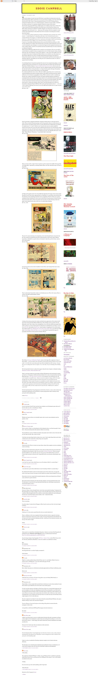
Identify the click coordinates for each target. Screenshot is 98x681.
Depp (65, 452)
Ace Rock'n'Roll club (68, 481)
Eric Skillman (66, 420)
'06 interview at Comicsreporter (67, 395)
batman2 (65, 467)
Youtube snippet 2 (67, 402)
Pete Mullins (66, 423)
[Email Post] (40, 398)
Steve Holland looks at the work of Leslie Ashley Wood (41, 328)
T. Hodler (25, 404)
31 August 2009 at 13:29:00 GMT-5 (29, 572)
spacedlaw (26, 499)
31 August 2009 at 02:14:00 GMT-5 (29, 457)
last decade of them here (48, 451)
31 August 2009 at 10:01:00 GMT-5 (29, 524)
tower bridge (66, 448)
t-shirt (65, 446)
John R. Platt (26, 466)
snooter (65, 454)
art (64, 365)
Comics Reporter (67, 411)
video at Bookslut (67, 400)
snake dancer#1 (67, 443)
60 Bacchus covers (67, 455)
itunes (74, 153)
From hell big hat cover (68, 458)
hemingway (66, 442)
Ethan (25, 650)
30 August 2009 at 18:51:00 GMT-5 (29, 423)
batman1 (65, 465)
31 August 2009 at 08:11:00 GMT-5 (29, 485)
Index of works (67, 404)
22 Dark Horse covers (68, 459)
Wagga (65, 470)
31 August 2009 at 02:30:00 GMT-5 (29, 463)
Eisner (26, 395)
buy (64, 287)
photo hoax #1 (66, 438)
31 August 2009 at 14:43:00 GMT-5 (29, 612)
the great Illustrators (68, 366)
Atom (35, 672)
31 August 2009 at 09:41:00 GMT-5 (29, 507)
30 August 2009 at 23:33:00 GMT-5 (29, 440)
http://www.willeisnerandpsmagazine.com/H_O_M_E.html (33, 535)
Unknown (25, 527)
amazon (65, 122)
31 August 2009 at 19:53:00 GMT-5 (29, 626)
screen (65, 368)
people (65, 378)
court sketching (67, 372)
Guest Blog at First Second (69, 388)
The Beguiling (66, 354)
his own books (66, 359)
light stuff (66, 381)
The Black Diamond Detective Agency (70, 341)
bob (24, 443)
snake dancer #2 (67, 445)
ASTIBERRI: (69, 263)
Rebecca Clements (27, 426)
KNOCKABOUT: (67, 129)
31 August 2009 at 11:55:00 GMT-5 (29, 555)
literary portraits (67, 441)
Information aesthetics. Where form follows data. (31, 370)
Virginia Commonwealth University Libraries (44, 66)
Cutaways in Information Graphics (34, 360)
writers (65, 369)
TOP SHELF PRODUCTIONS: (69, 94)
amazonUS (71, 153)
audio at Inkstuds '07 (68, 397)
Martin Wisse (26, 629)
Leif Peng (66, 417)
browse (65, 383)
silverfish (65, 468)
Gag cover (66, 464)
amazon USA (66, 32)
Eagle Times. (37, 327)
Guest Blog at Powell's (68, 390)
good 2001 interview (68, 393)
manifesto (66, 449)
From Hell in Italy (67, 348)
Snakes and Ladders (68, 474)
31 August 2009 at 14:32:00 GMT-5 (29, 579)
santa (65, 451)
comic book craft (67, 362)
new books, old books (68, 358)
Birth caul (66, 475)
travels (65, 374)
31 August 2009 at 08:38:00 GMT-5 (29, 496)
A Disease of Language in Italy (69, 350)
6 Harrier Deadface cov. (68, 461)
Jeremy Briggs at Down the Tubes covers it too (34, 330)
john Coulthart (67, 413)
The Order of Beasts (68, 343)
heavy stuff (66, 379)
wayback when (67, 405)
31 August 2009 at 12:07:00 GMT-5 (29, 563)
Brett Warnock (67, 414)
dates (65, 377)
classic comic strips (67, 361)
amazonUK (66, 153)
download (66, 125)
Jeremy (25, 510)
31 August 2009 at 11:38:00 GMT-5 (29, 545)
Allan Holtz (66, 421)
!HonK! (65, 477)
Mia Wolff (66, 419)
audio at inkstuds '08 (68, 398)
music (65, 364)
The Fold (26, 327)
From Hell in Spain (67, 346)
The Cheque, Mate (67, 471)
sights (65, 375)
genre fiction (66, 371)
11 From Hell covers (68, 456)
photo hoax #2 (66, 439)
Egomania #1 (66, 478)
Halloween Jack (27, 575)
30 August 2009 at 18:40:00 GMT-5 (29, 409)
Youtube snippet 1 (67, 401)
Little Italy (66, 472)
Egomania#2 (66, 480)
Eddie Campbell (49, 8)
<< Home (24, 674)
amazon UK (71, 32)
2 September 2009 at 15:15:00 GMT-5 (30, 669)
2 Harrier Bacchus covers (69, 462)
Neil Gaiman (66, 416)
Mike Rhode (26, 615)
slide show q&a (67, 391)
